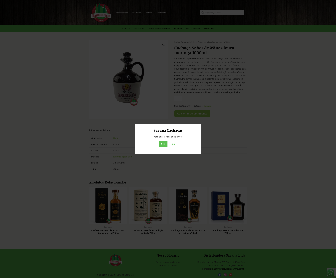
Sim (163, 143)
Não (173, 143)
